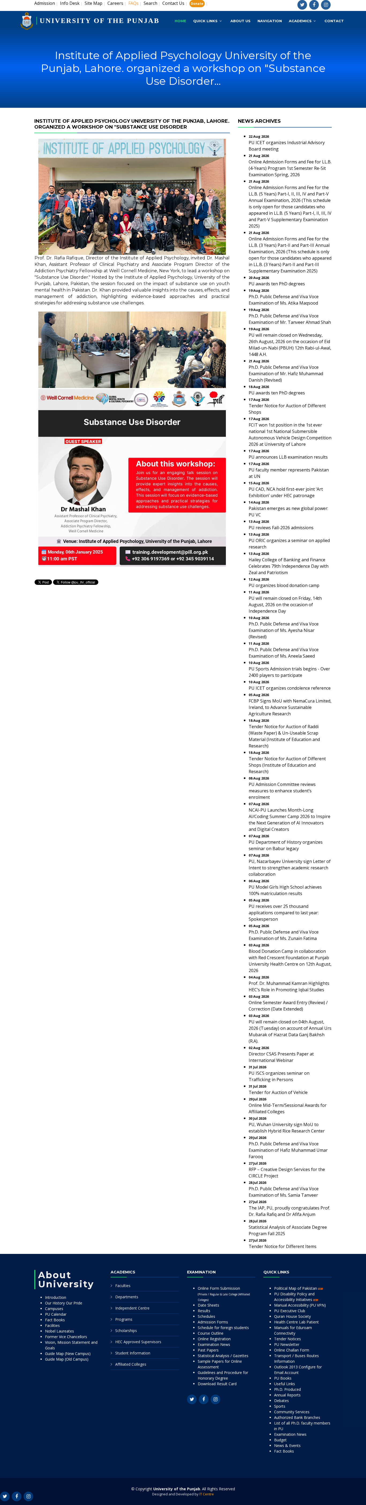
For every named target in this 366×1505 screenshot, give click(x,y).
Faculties (122, 1285)
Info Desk (70, 3)
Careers (115, 3)
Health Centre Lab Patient (296, 1321)
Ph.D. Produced (287, 1389)
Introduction (55, 1297)
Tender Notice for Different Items (282, 1246)
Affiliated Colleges (130, 1364)
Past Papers (208, 1350)
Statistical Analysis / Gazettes (223, 1355)
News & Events (287, 1445)
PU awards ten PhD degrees (277, 284)
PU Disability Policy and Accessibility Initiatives (294, 1296)
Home (180, 21)
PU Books (283, 1378)
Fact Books (55, 1319)
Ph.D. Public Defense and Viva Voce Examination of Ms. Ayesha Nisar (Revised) (284, 630)
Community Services (291, 1411)
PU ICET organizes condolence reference (290, 688)
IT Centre (206, 1494)
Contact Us (173, 3)
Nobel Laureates (59, 1331)
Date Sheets (208, 1305)
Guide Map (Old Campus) (66, 1359)
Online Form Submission (224, 1294)
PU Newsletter (286, 1344)
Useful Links (284, 1383)
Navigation (269, 21)
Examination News (214, 1344)
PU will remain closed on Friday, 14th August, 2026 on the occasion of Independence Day (285, 604)
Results (204, 1310)
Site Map (93, 3)
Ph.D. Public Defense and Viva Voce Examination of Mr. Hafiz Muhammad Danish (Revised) (286, 373)
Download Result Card (217, 1383)
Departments (126, 1296)
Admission (44, 3)
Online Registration (214, 1338)
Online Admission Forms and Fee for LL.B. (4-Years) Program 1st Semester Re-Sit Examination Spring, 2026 (290, 168)
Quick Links (205, 21)
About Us (240, 21)
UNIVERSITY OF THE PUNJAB (99, 21)
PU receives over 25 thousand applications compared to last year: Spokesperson (284, 912)
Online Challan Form (291, 1350)
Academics (300, 21)
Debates (281, 1400)
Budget (280, 1439)
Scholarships (126, 1330)
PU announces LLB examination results (288, 457)
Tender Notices (287, 1338)
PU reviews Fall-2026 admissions (281, 528)
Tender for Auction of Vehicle (278, 1092)
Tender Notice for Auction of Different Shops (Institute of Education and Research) (287, 765)
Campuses (54, 1308)
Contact (334, 21)
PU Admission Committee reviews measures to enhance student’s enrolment (282, 790)
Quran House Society (292, 1316)
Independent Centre (132, 1308)
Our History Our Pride (63, 1303)
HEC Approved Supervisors (138, 1341)
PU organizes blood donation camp (284, 585)
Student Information (132, 1353)
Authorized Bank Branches (297, 1417)
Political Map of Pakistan (296, 1288)
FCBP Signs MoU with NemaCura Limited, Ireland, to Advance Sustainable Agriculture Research (290, 707)
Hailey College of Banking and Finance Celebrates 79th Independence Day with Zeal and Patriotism (288, 566)
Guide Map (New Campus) (68, 1353)
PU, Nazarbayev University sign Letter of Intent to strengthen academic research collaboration (290, 867)
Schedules (206, 1316)
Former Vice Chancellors (66, 1336)
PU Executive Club (289, 1310)
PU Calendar (55, 1314)
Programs (123, 1319)
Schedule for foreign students (223, 1327)
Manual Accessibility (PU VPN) (300, 1305)
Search (150, 3)
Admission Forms (213, 1321)
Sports (279, 1406)
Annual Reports (287, 1394)
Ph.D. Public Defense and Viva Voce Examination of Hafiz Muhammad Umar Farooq (288, 1150)
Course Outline (210, 1333)
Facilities (52, 1325)
